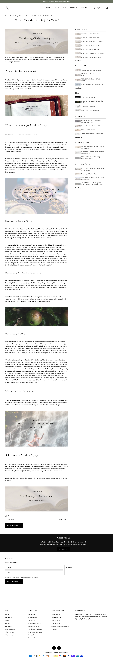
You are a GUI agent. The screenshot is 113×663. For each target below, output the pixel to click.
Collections (8, 617)
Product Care (55, 620)
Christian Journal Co (34, 623)
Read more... (79, 61)
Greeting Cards (10, 629)
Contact (53, 629)
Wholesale (31, 614)
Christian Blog (32, 617)
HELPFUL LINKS (33, 611)
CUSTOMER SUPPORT (58, 611)
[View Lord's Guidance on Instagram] (59, 648)
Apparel (7, 623)
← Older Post (9, 519)
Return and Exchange (35, 632)
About (7, 614)
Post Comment (14, 525)
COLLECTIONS (10, 611)
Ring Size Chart (56, 623)
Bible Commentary (34, 626)
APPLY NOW (63, 549)
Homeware (8, 626)
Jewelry (7, 620)
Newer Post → (63, 519)
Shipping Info (55, 614)
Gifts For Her (9, 635)
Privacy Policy (32, 635)
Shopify (65, 652)
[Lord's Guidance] (8, 8)
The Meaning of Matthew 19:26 (22, 478)
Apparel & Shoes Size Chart (60, 626)
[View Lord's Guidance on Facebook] (54, 648)
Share (9, 516)
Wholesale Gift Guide (35, 629)
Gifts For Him (9, 632)
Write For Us (32, 620)
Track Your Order (56, 617)
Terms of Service (33, 638)
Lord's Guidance (53, 652)
